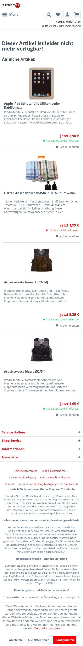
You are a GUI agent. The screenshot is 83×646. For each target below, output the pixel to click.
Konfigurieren (65, 640)
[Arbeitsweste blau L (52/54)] (41, 351)
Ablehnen (15, 640)
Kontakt (9, 484)
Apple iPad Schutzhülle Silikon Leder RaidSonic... (32, 105)
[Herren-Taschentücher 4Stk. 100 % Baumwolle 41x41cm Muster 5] (41, 172)
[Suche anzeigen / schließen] (48, 14)
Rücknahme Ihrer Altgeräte (55, 477)
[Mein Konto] (67, 14)
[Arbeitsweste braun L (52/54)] (41, 262)
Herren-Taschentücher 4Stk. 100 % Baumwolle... (41, 193)
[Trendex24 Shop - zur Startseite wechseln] (11, 5)
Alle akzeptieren (38, 640)
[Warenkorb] (77, 14)
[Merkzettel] (58, 14)
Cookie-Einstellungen (54, 471)
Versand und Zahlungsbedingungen (39, 484)
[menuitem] (10, 14)
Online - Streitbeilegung (22, 477)
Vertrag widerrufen (68, 21)
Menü (14, 14)
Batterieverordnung (25, 471)
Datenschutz (71, 484)
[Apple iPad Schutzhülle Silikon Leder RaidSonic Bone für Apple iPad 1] (41, 83)
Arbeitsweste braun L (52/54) (26, 282)
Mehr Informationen (47, 628)
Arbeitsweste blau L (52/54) (24, 372)
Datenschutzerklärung (69, 25)
